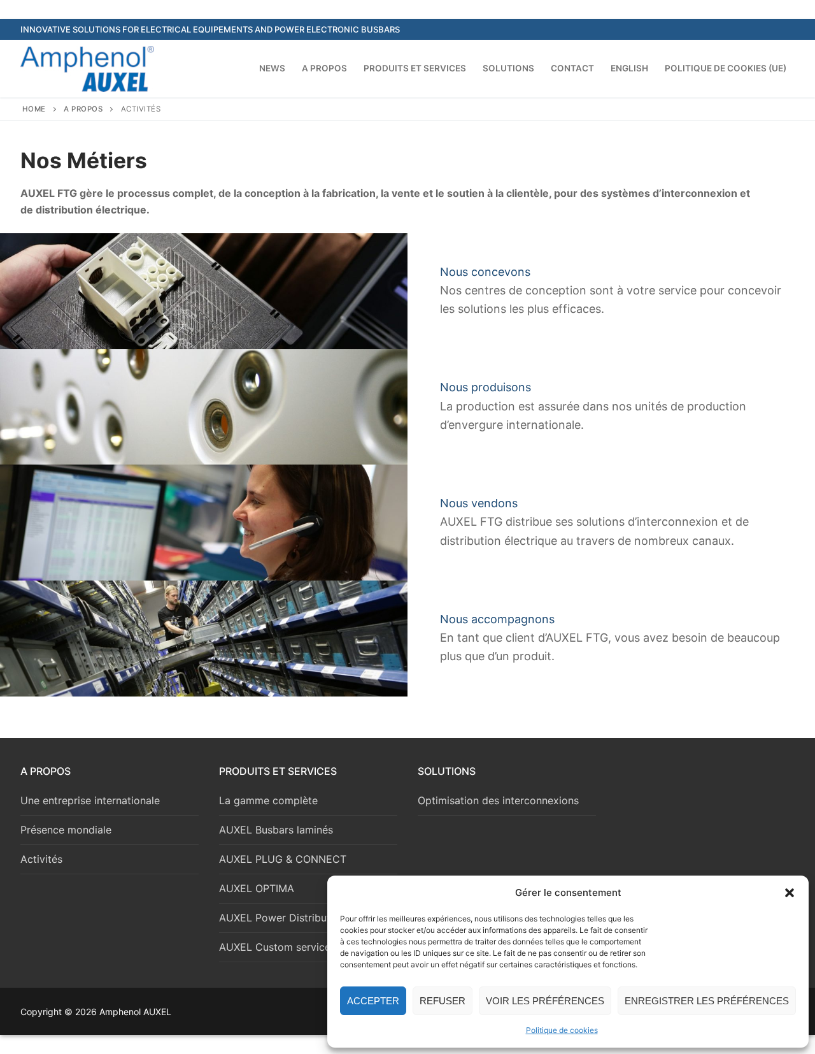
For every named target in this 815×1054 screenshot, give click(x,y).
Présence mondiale (65, 829)
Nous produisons (485, 387)
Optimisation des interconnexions (498, 800)
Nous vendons (479, 503)
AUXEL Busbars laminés (276, 829)
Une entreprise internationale (90, 800)
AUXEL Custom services (277, 947)
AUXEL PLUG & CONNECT (282, 859)
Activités (41, 859)
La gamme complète (268, 800)
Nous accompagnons (497, 619)
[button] (789, 892)
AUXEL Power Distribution (282, 917)
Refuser (442, 1000)
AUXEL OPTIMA (256, 888)
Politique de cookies (562, 1030)
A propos (83, 109)
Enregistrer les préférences (707, 1000)
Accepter (373, 1000)
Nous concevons (485, 271)
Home (34, 109)
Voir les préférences (545, 1000)
